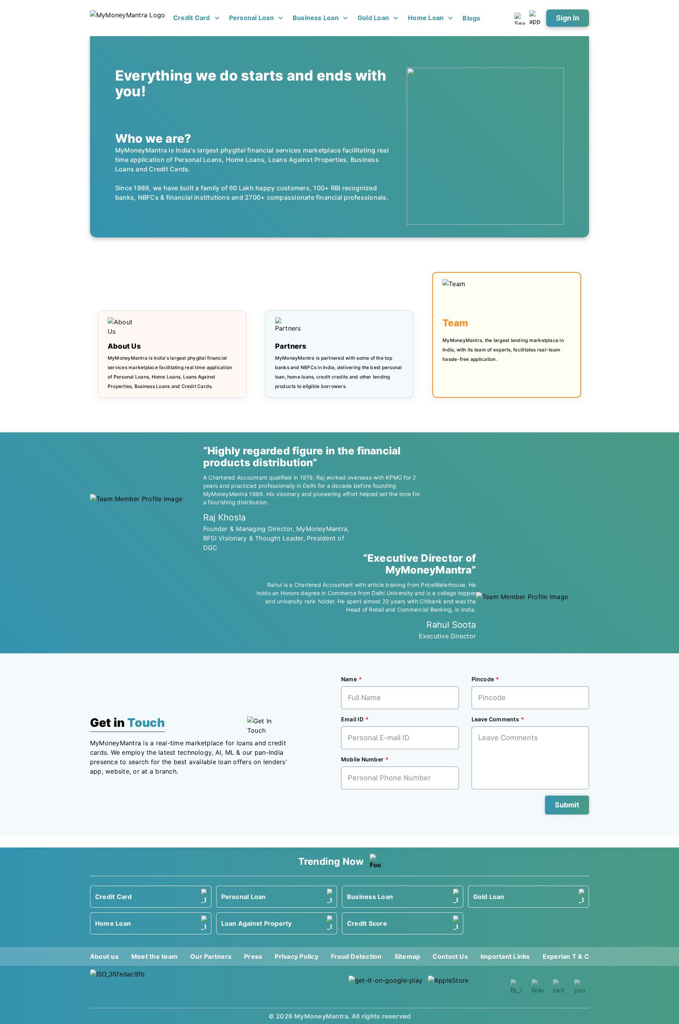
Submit (567, 805)
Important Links (505, 956)
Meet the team (154, 956)
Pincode (483, 679)
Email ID (352, 719)
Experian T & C (566, 956)
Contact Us (450, 956)
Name (349, 679)
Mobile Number (362, 759)
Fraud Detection (356, 956)
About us (104, 956)
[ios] (465, 987)
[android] (386, 987)
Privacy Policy (296, 956)
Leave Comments (495, 719)
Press (253, 956)
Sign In (567, 18)
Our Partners (210, 956)
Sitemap (407, 956)
